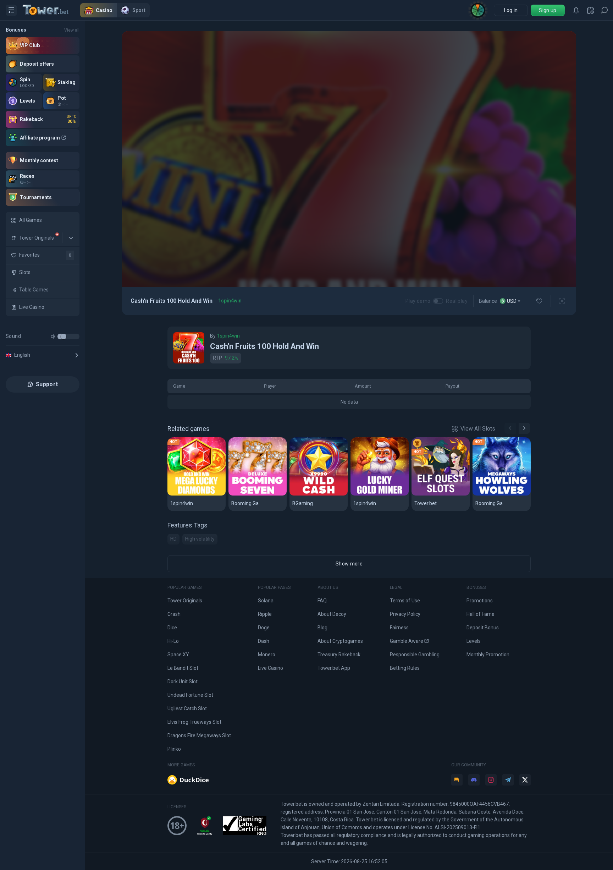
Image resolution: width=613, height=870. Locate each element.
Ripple (265, 614)
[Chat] (604, 10)
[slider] (63, 336)
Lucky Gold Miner (376, 494)
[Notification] (576, 10)
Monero (266, 654)
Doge (264, 627)
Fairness (399, 627)
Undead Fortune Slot (190, 695)
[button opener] (11, 10)
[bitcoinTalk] (457, 780)
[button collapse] (70, 237)
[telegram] (508, 780)
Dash (263, 641)
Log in (511, 10)
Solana (266, 600)
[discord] (474, 780)
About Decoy (331, 614)
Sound (13, 336)
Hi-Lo (173, 641)
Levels (473, 641)
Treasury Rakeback (338, 654)
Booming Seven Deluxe (257, 494)
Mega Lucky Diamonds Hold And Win (196, 494)
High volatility (200, 539)
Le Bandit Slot (182, 668)
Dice (172, 627)
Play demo (418, 301)
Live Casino (270, 668)
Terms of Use (405, 600)
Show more (349, 564)
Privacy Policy (405, 614)
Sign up (547, 10)
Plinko (174, 749)
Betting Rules (405, 668)
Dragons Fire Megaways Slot (199, 735)
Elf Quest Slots (434, 494)
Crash (174, 614)
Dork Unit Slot (182, 681)
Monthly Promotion (487, 654)
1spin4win (230, 300)
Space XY (178, 654)
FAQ (322, 600)
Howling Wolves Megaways (501, 494)
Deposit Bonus (482, 627)
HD (173, 539)
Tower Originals (184, 600)
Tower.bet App (333, 668)
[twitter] (525, 780)
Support (47, 384)
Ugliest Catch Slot (187, 708)
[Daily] (590, 10)
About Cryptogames (340, 641)
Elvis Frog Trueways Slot (194, 722)
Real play (457, 301)
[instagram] (491, 780)
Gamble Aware (406, 641)
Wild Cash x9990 (313, 494)
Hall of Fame (480, 614)
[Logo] (51, 10)
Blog (322, 627)
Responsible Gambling (415, 654)
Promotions (479, 600)
